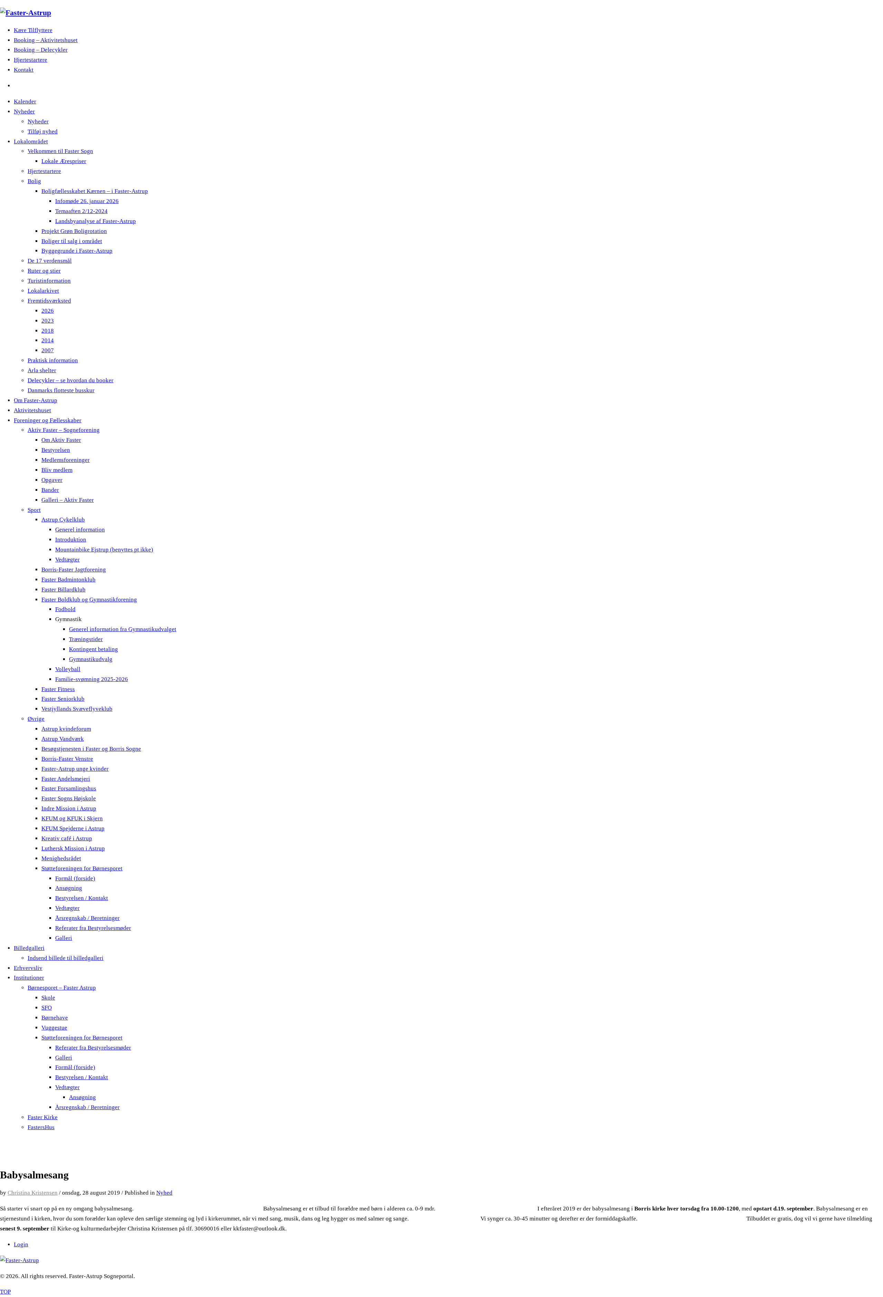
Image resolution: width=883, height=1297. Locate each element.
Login (21, 1244)
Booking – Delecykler (41, 50)
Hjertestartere (30, 60)
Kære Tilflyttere (33, 30)
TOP (5, 1291)
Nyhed (164, 1192)
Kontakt (23, 70)
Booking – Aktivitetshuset (46, 40)
